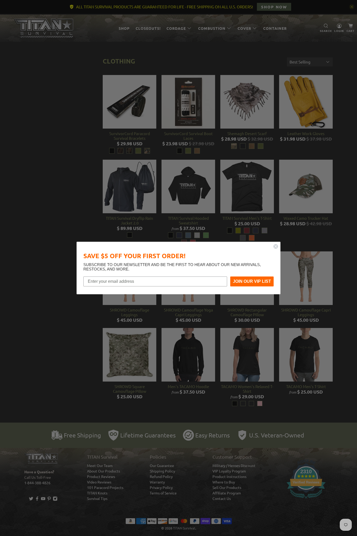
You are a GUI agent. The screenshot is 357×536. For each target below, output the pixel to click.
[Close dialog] (275, 246)
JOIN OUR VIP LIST (252, 281)
